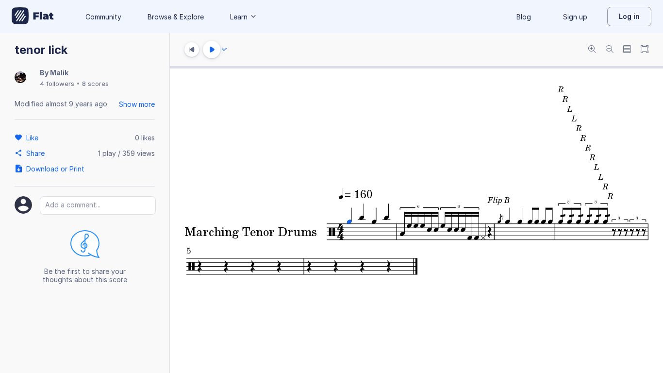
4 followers (57, 83)
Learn (239, 17)
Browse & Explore (176, 17)
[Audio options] (224, 49)
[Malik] (20, 78)
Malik (59, 72)
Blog (523, 17)
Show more (137, 104)
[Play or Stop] (211, 49)
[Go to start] (191, 49)
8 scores (95, 83)
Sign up (575, 17)
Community (103, 17)
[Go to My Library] (33, 16)
